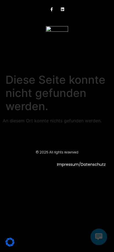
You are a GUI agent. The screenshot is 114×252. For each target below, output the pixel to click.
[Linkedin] (62, 9)
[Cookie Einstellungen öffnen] (10, 245)
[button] (57, 55)
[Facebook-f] (51, 9)
